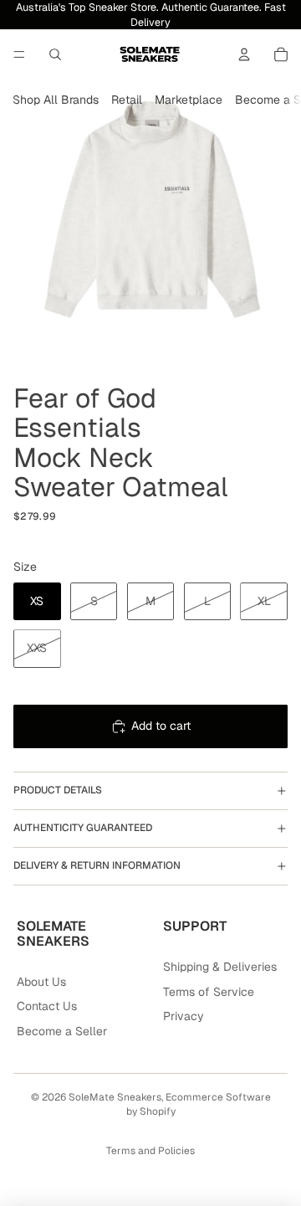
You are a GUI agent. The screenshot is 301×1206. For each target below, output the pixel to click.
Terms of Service (208, 991)
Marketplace (188, 99)
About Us (41, 981)
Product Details (57, 790)
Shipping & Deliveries (220, 966)
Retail (126, 99)
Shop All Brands (56, 99)
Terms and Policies (150, 1150)
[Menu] (19, 54)
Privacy (183, 1016)
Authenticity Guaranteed (82, 827)
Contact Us (47, 1006)
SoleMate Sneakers (115, 1097)
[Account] (244, 54)
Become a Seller (62, 1031)
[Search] (55, 54)
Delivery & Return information (97, 865)
